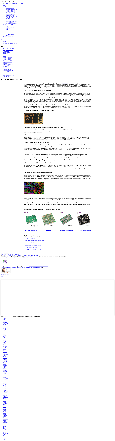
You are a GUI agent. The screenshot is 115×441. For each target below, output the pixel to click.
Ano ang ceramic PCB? (30, 238)
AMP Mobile (45, 266)
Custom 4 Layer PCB (10, 11)
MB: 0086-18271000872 (8, 255)
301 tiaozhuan (6, 51)
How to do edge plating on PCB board (33, 249)
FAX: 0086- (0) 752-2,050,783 (31, 255)
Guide (30, 266)
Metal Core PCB (9, 20)
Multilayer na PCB (10, 15)
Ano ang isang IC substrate (30, 242)
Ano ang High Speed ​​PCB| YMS (10, 43)
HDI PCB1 (8, 18)
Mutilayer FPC (4, 267)
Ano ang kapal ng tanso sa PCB (31, 247)
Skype (2, 275)
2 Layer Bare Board (11, 267)
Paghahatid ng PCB (10, 27)
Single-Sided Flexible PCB (11, 21)
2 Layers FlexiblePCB (10, 22)
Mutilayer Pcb (27, 267)
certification (8, 28)
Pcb (41, 267)
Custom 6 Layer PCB (10, 12)
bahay (4, 5)
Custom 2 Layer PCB (10, 10)
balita (4, 30)
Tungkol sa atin (6, 31)
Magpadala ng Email (5, 274)
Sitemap (40, 266)
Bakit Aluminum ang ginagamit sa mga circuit (34, 240)
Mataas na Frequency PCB (11, 23)
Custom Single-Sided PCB (11, 9)
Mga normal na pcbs (10, 8)
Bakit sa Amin (9, 33)
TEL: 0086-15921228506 (19, 255)
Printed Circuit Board (35, 267)
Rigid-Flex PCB (9, 17)
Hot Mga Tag (6, 65)
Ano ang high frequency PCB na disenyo (33, 245)
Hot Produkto (35, 266)
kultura (7, 35)
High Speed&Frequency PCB (12, 16)
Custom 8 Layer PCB (10, 14)
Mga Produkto (6, 6)
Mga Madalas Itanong (10, 34)
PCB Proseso (6, 29)
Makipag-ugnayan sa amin (8, 36)
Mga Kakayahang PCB (8, 24)
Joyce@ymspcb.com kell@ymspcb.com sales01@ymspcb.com (17, 257)
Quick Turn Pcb (20, 267)
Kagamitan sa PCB (10, 25)
